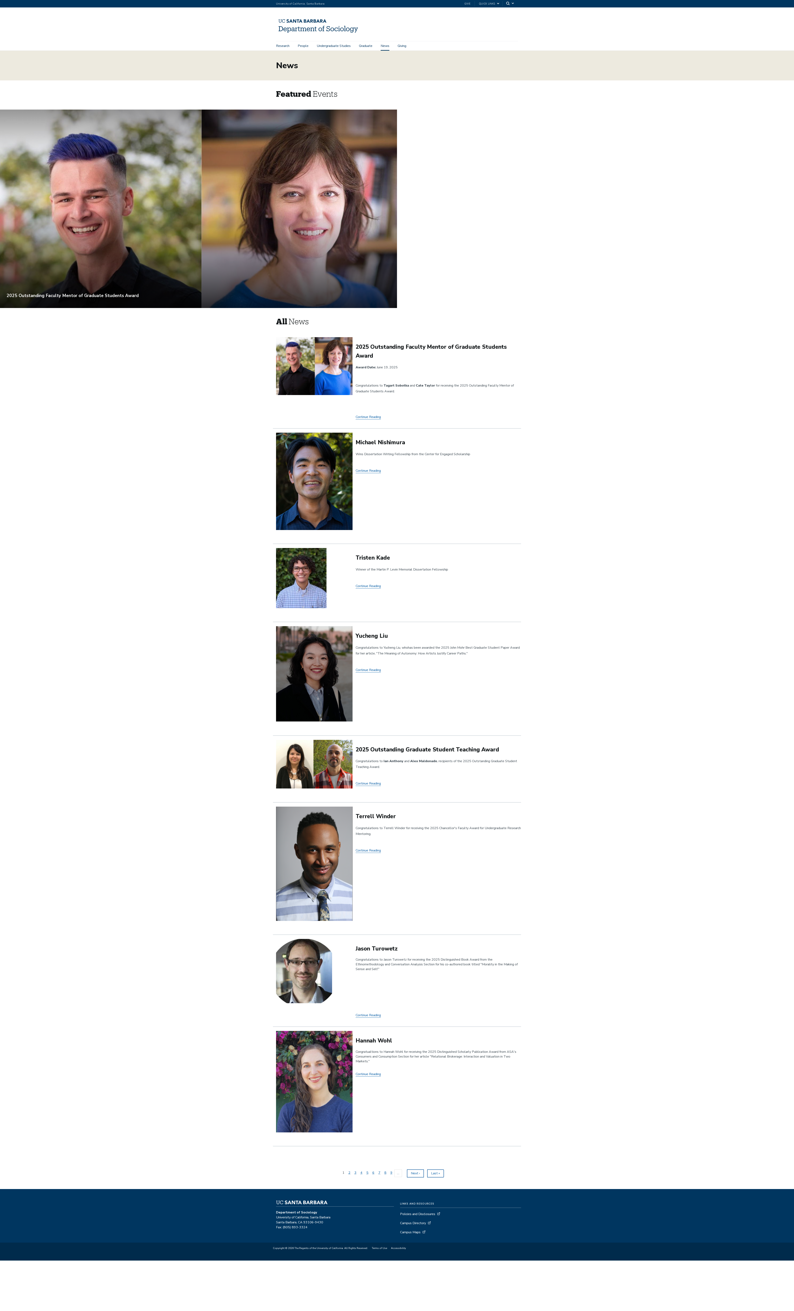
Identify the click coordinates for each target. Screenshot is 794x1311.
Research (282, 46)
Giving (402, 46)
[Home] (319, 35)
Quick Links (487, 3)
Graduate (365, 46)
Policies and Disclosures (417, 1214)
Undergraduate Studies (334, 46)
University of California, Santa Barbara (300, 3)
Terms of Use (379, 1248)
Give (467, 3)
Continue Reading (368, 417)
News (385, 46)
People (303, 46)
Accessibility (398, 1248)
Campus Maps (410, 1232)
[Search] (510, 3)
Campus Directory (413, 1223)
